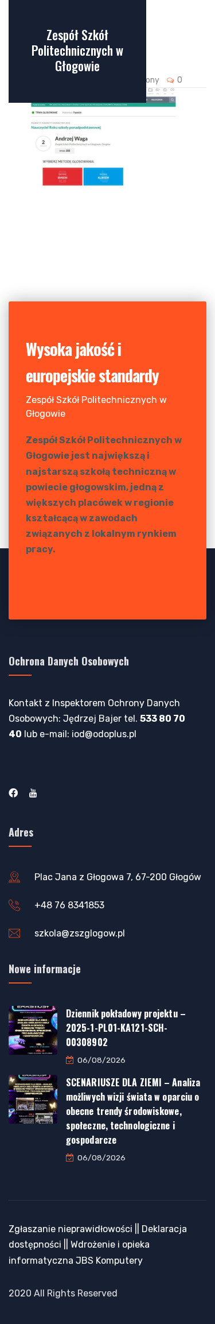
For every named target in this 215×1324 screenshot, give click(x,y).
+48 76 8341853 (69, 905)
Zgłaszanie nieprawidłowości (70, 1229)
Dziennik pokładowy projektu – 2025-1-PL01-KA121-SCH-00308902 (126, 1027)
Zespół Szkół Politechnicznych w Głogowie (77, 50)
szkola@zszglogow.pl (79, 933)
